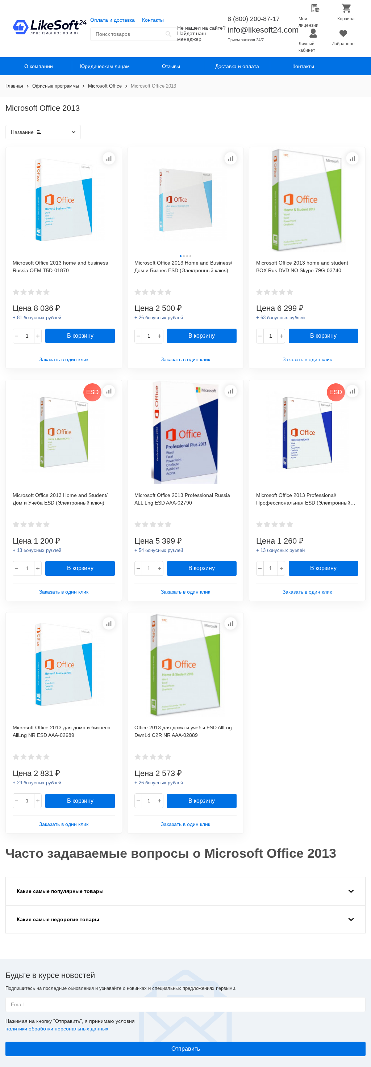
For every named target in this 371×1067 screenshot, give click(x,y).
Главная (14, 86)
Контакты (153, 20)
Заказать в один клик (63, 359)
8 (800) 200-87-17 (254, 18)
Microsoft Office (105, 86)
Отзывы (171, 66)
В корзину (80, 336)
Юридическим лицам (105, 66)
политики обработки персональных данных (56, 1029)
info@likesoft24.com (263, 29)
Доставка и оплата (237, 66)
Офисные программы (55, 86)
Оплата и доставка (112, 20)
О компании (38, 66)
